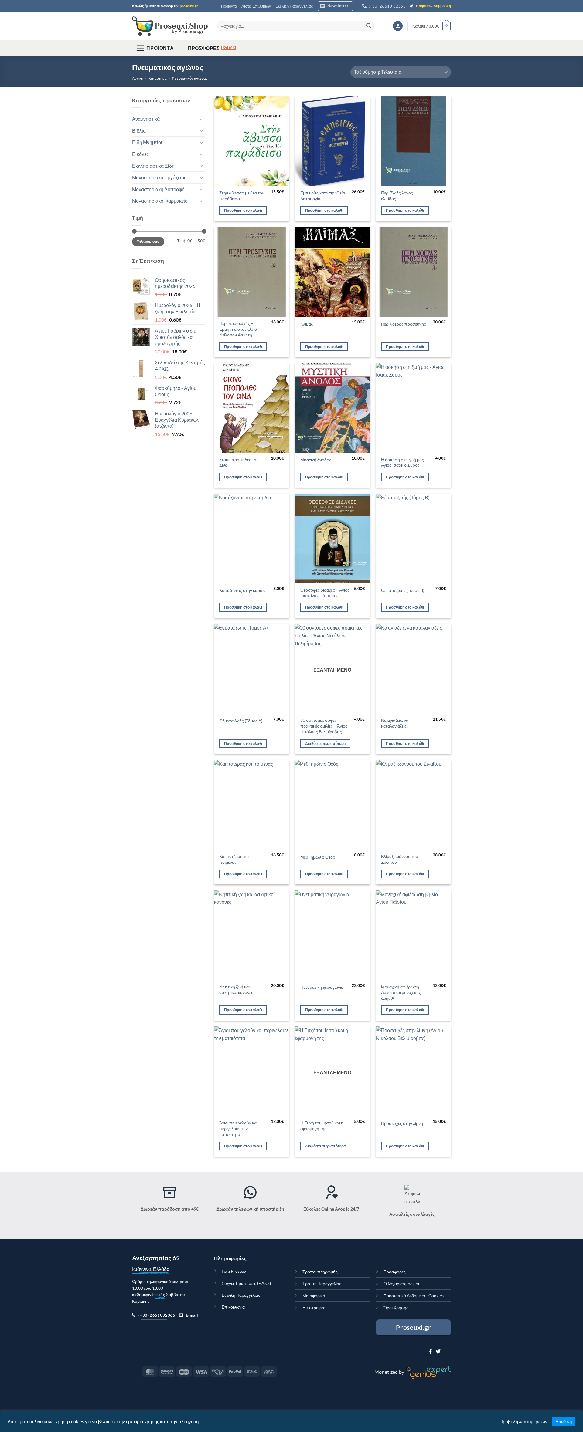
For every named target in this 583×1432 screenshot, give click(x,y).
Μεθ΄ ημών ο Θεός (317, 857)
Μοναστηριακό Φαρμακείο (160, 201)
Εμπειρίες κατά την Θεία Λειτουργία (322, 195)
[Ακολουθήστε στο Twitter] (438, 1352)
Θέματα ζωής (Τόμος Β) (402, 590)
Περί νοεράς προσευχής (403, 323)
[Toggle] (201, 119)
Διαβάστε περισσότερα (325, 743)
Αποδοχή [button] (564, 1421)
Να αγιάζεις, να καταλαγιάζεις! (394, 723)
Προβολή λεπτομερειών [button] (523, 1421)
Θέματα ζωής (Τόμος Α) (240, 720)
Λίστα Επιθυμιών (256, 6)
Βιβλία (139, 130)
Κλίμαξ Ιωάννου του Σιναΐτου (399, 859)
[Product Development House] (428, 1372)
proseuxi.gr (189, 6)
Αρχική (137, 78)
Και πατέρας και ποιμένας (234, 859)
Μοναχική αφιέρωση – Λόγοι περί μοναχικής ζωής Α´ (401, 992)
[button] (335, 6)
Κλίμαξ (306, 323)
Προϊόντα (229, 6)
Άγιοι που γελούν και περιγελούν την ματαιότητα (238, 1128)
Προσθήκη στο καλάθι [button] (243, 210)
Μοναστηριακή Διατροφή (158, 189)
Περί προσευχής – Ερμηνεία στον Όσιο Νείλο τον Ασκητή (238, 329)
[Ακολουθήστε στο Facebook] (430, 1352)
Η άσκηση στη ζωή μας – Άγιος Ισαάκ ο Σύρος (404, 462)
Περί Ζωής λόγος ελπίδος (397, 195)
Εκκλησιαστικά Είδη (153, 166)
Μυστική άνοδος (315, 459)
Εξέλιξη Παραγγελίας (294, 6)
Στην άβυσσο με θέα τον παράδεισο (241, 195)
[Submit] (368, 26)
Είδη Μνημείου (148, 142)
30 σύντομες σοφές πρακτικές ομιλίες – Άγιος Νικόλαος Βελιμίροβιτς (323, 726)
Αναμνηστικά (146, 119)
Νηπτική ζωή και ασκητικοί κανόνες (236, 989)
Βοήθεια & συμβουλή (433, 6)
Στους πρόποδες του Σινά (239, 462)
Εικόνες (140, 154)
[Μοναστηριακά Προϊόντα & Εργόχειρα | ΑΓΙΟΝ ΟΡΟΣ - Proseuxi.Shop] (170, 26)
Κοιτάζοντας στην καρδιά (242, 590)
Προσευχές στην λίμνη (402, 1123)
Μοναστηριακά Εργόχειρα (159, 177)
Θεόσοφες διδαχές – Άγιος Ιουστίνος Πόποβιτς (324, 592)
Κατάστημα (157, 78)
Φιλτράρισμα (148, 241)
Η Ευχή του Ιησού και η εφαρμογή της (321, 1125)
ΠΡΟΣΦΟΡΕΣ (204, 48)
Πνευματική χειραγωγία (321, 987)
